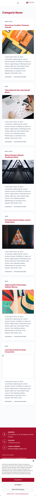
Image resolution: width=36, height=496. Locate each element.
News (6, 21)
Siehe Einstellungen (18, 489)
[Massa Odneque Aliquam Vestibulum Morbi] (18, 172)
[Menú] (18, 3)
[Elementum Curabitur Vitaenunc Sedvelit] (18, 42)
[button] (33, 461)
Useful (11, 21)
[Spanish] (33, 2)
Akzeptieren (18, 480)
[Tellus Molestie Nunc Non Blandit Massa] (18, 107)
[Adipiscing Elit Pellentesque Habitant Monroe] (18, 302)
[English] (27, 2)
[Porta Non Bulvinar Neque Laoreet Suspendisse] (18, 237)
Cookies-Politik (10, 493)
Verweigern (18, 484)
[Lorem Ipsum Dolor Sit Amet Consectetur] (18, 367)
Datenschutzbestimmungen (22, 493)
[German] (30, 2)
